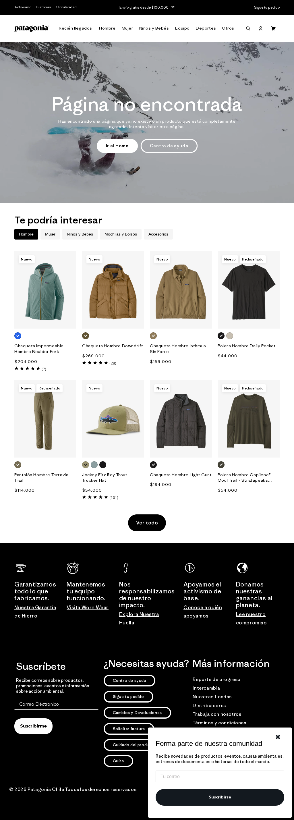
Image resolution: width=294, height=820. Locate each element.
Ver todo (147, 523)
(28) (112, 363)
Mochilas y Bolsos (121, 234)
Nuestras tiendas (212, 696)
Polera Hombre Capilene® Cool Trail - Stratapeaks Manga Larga (244, 477)
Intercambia (206, 688)
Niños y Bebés (80, 234)
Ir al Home (117, 145)
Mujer (50, 234)
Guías (118, 760)
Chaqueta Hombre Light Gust (181, 474)
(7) (44, 368)
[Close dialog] (278, 737)
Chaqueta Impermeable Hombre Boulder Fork (39, 348)
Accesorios (158, 234)
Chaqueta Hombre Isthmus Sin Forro (178, 348)
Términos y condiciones (219, 723)
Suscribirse (220, 797)
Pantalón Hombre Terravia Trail (41, 477)
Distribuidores (209, 705)
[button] (77, 28)
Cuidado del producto (134, 744)
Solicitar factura (129, 728)
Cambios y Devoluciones (137, 712)
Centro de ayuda (169, 145)
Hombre (26, 234)
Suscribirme (33, 726)
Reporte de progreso (216, 679)
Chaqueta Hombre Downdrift (112, 345)
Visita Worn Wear (88, 607)
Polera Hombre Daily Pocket (247, 345)
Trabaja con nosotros (217, 714)
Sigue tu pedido (128, 696)
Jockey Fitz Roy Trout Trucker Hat (104, 477)
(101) (113, 497)
